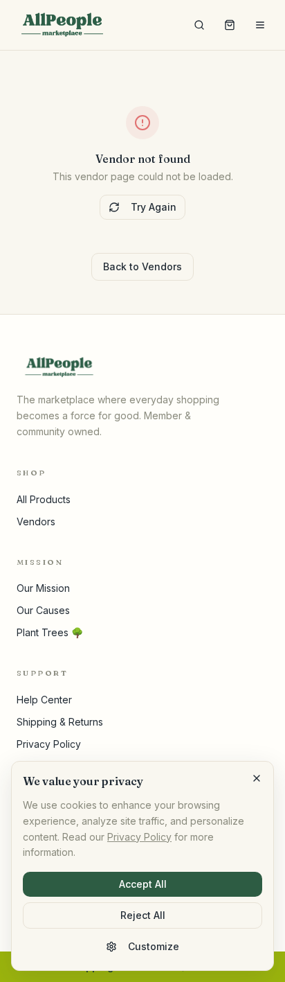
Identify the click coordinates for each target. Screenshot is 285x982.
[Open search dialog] (199, 25)
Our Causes (43, 610)
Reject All (142, 915)
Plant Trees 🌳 (50, 632)
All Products (44, 499)
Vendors (36, 521)
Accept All (143, 884)
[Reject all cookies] (257, 778)
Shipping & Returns (60, 722)
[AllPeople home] (62, 25)
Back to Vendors (142, 266)
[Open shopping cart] (229, 25)
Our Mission (43, 588)
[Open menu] (260, 25)
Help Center (44, 699)
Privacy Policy (49, 744)
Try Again (153, 207)
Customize (153, 946)
